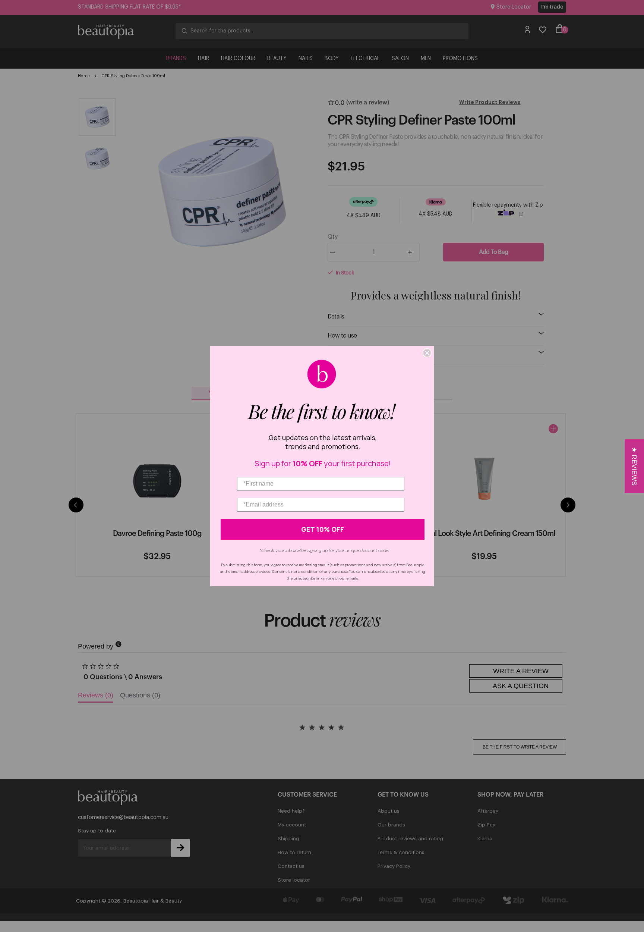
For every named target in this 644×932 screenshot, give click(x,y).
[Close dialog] (427, 353)
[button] (634, 466)
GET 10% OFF (322, 529)
